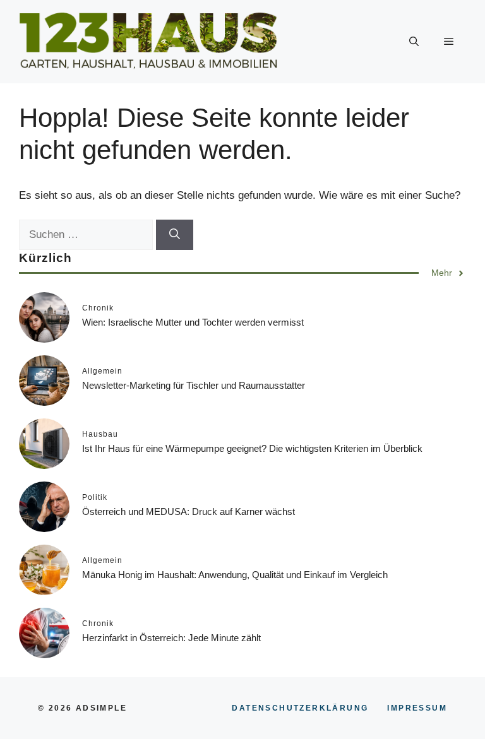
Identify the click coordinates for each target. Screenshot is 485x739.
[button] (414, 42)
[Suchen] (174, 235)
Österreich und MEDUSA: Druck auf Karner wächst (188, 511)
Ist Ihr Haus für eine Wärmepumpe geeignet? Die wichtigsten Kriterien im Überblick (252, 448)
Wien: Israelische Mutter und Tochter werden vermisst (193, 322)
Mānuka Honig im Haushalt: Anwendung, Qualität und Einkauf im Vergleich (235, 574)
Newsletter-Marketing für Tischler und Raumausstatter (193, 385)
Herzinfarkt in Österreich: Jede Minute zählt (171, 637)
